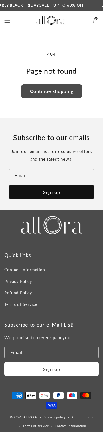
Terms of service (36, 426)
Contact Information (24, 269)
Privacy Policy (18, 281)
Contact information (70, 426)
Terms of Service (20, 304)
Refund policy (82, 417)
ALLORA (30, 417)
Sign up (51, 192)
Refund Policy (18, 292)
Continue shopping (51, 91)
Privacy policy (54, 417)
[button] (7, 20)
